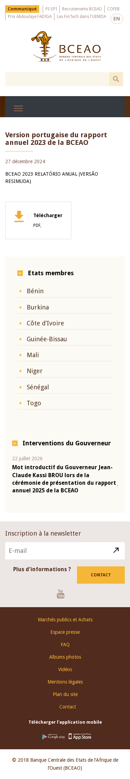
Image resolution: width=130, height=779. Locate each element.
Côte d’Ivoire (45, 323)
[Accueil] (66, 46)
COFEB (113, 9)
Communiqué (22, 9)
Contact (101, 575)
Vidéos (65, 669)
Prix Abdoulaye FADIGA (30, 16)
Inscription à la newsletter (43, 533)
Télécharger (47, 220)
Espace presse (65, 632)
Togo (34, 403)
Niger (35, 370)
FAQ (65, 644)
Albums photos (65, 657)
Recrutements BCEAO (82, 9)
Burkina (38, 307)
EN (116, 19)
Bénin (35, 291)
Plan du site (65, 694)
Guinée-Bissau (47, 339)
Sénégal (38, 387)
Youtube (63, 594)
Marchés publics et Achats (65, 619)
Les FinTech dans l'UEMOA (81, 16)
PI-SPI (51, 9)
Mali (33, 355)
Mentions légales (65, 682)
